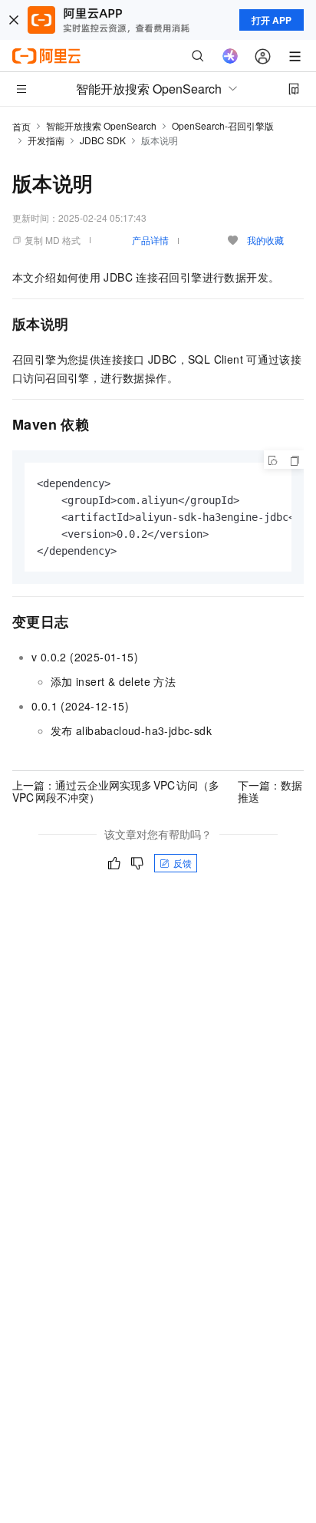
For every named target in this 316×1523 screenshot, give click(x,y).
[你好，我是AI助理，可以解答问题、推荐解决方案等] (230, 56)
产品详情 (150, 239)
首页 (21, 126)
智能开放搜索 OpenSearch (101, 125)
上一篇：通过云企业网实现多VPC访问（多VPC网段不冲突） (115, 791)
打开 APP (271, 20)
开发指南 (46, 140)
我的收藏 (265, 239)
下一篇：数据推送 (270, 791)
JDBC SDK (103, 140)
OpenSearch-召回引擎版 (223, 125)
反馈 (182, 862)
